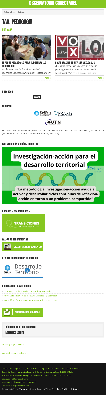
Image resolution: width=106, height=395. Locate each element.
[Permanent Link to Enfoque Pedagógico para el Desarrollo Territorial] (26, 60)
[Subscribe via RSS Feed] (7, 332)
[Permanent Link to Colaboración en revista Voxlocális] (79, 60)
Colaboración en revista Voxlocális (75, 63)
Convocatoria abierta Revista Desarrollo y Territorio (27, 291)
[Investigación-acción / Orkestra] (53, 203)
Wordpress (24, 389)
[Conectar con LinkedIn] (18, 332)
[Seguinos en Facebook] (11, 332)
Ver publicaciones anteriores (15, 353)
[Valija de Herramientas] (22, 250)
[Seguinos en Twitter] (14, 332)
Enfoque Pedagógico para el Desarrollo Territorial (24, 64)
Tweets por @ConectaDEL (13, 344)
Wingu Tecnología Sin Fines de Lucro (62, 389)
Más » (48, 77)
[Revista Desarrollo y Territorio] (22, 278)
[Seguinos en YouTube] (22, 332)
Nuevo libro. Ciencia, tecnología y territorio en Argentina (30, 300)
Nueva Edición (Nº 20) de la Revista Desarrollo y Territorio (30, 295)
